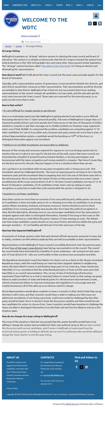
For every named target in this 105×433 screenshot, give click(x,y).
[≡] (99, 5)
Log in (96, 16)
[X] (95, 23)
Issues (19, 46)
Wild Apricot (72, 404)
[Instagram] (100, 23)
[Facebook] (90, 23)
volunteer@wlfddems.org (53, 375)
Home (8, 46)
